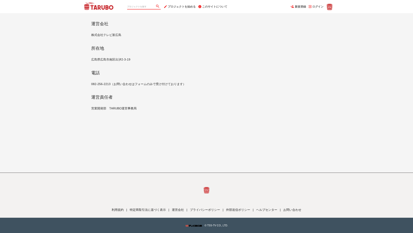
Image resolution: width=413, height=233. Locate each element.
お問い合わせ (292, 209)
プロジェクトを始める (182, 6)
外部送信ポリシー (238, 209)
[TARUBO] (98, 4)
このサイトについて (214, 6)
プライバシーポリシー (205, 209)
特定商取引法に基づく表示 (148, 209)
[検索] (158, 6)
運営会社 (178, 209)
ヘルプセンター (266, 209)
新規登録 (300, 6)
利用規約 (118, 209)
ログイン (318, 6)
